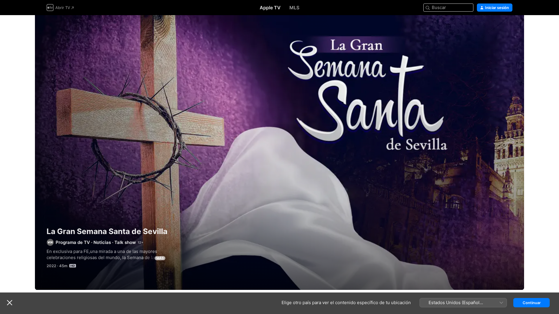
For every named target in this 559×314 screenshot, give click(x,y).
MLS (294, 7)
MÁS (160, 258)
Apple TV (270, 7)
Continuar (532, 302)
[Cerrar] (9, 302)
